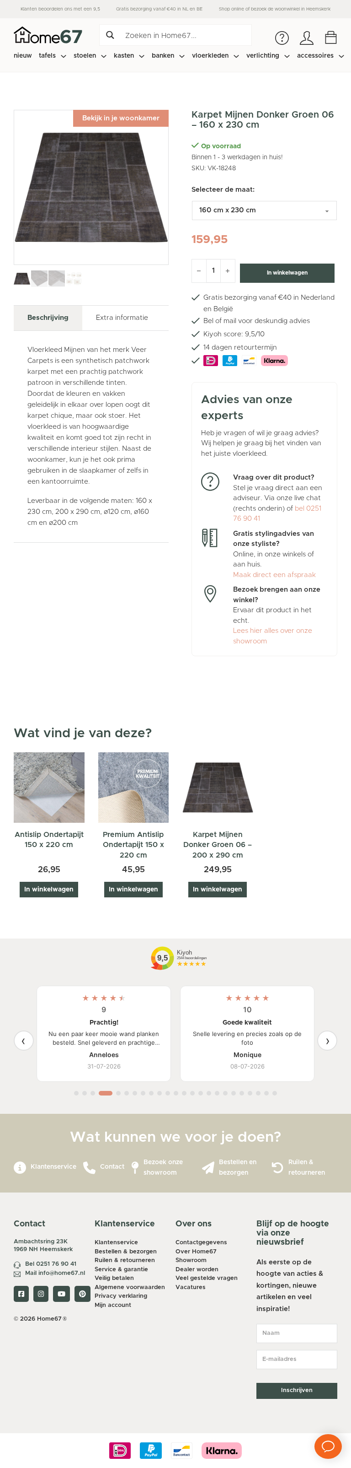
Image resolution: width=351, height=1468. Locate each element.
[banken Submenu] (182, 56)
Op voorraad (221, 146)
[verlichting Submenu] (287, 56)
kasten (124, 56)
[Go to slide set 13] (184, 1093)
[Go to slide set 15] (200, 1093)
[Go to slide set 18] (225, 1093)
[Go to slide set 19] (233, 1093)
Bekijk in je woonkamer (121, 118)
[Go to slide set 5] (118, 1093)
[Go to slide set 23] (266, 1093)
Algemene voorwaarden (130, 1287)
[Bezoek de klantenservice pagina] (20, 1168)
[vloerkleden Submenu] (236, 56)
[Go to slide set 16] (209, 1093)
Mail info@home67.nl (55, 1273)
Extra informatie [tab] (122, 317)
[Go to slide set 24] (274, 1093)
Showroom (191, 1260)
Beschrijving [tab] (48, 317)
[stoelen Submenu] (104, 56)
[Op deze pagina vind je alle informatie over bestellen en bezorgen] (208, 1168)
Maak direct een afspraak (274, 575)
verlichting (262, 56)
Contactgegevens (201, 1243)
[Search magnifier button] (110, 35)
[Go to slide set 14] (192, 1093)
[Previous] (24, 1041)
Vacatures (191, 1287)
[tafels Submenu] (63, 56)
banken (163, 56)
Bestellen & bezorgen (126, 1252)
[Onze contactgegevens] (89, 1168)
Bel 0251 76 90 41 (50, 1264)
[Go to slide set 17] (217, 1093)
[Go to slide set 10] (159, 1093)
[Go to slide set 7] (135, 1093)
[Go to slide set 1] (76, 1093)
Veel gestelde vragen (207, 1278)
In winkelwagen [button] (49, 889)
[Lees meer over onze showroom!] (135, 1168)
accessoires (315, 56)
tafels (47, 56)
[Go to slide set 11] (167, 1093)
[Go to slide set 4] (105, 1093)
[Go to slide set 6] (126, 1093)
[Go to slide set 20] (241, 1093)
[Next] (327, 1041)
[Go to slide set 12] (176, 1093)
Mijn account (113, 1305)
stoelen (85, 56)
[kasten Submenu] (141, 56)
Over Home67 (196, 1252)
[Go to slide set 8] (143, 1093)
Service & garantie (121, 1270)
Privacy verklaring (121, 1296)
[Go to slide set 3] (92, 1093)
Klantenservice (53, 1167)
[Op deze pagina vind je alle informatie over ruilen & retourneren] (277, 1168)
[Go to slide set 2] (84, 1093)
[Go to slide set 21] (250, 1093)
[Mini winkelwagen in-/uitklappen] (330, 37)
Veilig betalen (114, 1278)
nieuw (23, 56)
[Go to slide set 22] (258, 1093)
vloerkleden (210, 56)
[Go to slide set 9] (151, 1093)
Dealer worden (197, 1270)
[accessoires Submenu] (341, 56)
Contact (112, 1167)
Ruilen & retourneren (125, 1260)
